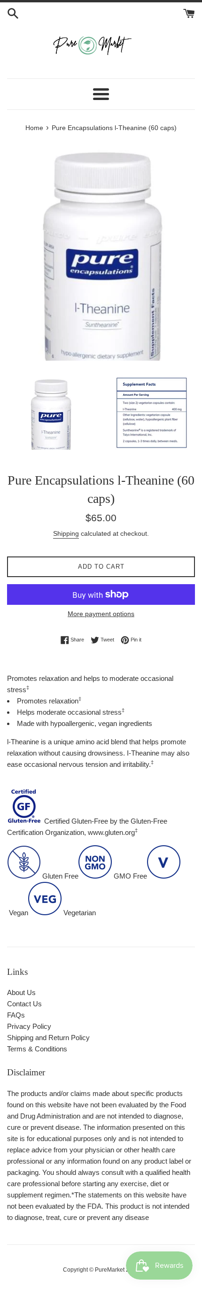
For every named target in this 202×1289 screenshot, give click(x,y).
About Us (21, 992)
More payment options (101, 613)
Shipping (66, 533)
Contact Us (24, 1004)
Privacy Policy (29, 1026)
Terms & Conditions (37, 1049)
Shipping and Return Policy (48, 1038)
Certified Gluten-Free (76, 821)
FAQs (16, 1015)
